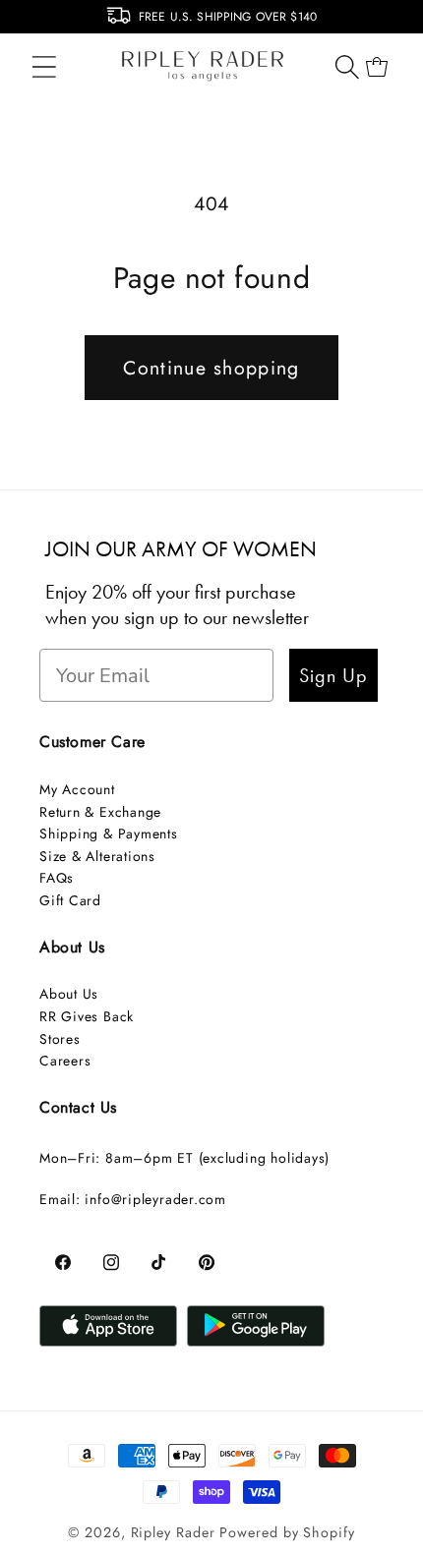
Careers (65, 1060)
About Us (68, 994)
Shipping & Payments (108, 833)
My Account (77, 789)
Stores (60, 1039)
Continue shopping (211, 367)
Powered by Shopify (286, 1532)
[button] (44, 66)
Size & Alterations (97, 856)
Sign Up (333, 675)
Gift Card (70, 900)
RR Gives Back (86, 1016)
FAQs (56, 878)
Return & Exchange (100, 812)
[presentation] (12, 21)
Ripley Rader (173, 1532)
